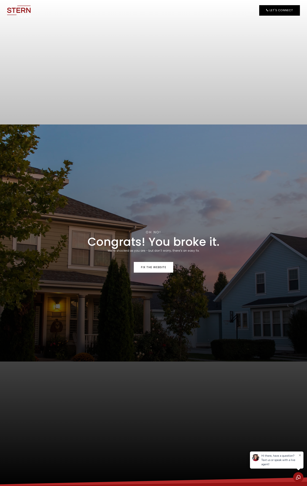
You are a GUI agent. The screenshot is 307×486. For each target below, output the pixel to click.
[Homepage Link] (19, 10)
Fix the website (153, 267)
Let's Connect (281, 10)
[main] (153, 243)
